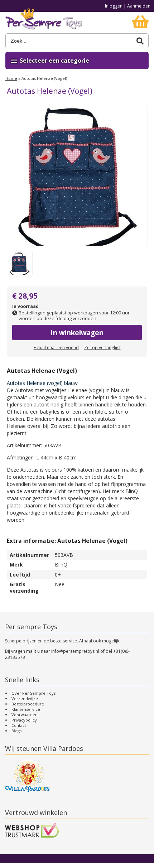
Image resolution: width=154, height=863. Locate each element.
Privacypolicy (24, 720)
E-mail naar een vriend (56, 347)
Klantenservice (25, 709)
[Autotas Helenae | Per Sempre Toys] (43, 22)
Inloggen (113, 6)
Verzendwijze (24, 698)
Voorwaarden (24, 714)
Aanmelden (138, 6)
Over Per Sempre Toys (33, 693)
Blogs (16, 730)
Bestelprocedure (27, 704)
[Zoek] (140, 41)
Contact (18, 725)
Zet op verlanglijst (102, 347)
